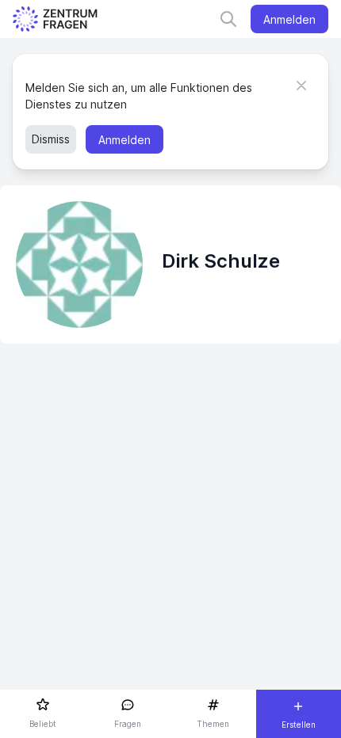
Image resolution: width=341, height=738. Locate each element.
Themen (213, 723)
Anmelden (289, 19)
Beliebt (42, 723)
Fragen (127, 723)
